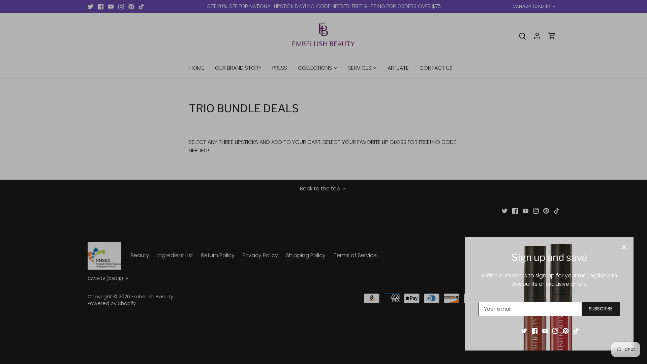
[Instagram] (555, 330)
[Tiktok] (576, 330)
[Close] (624, 246)
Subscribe (601, 309)
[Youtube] (545, 330)
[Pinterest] (565, 330)
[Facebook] (534, 330)
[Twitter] (524, 330)
